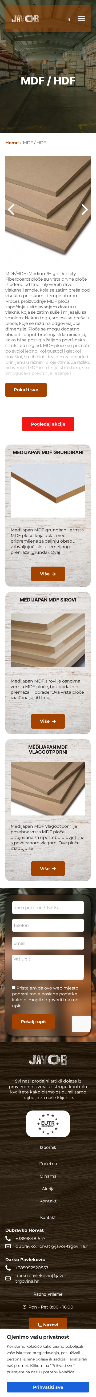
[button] (81, 19)
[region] (48, 1363)
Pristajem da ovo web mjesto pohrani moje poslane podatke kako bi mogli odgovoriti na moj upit (45, 996)
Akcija (48, 1188)
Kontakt (48, 1201)
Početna (48, 1163)
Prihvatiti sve (48, 1387)
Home (12, 142)
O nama (48, 1176)
